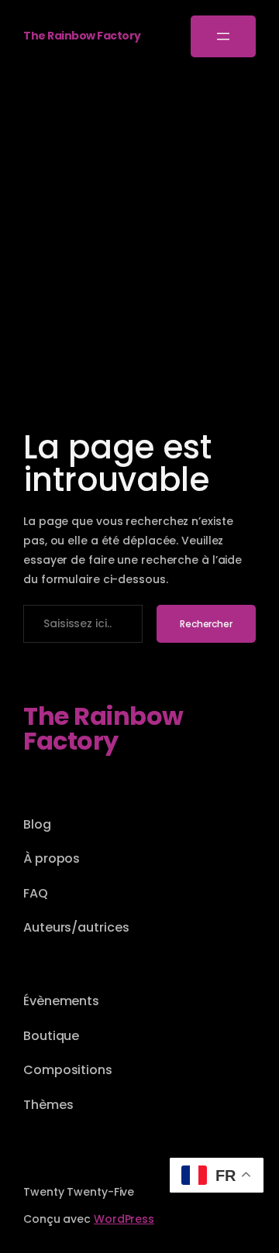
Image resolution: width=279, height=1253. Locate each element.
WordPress (124, 1219)
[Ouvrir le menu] (223, 36)
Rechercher (206, 623)
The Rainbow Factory (82, 35)
